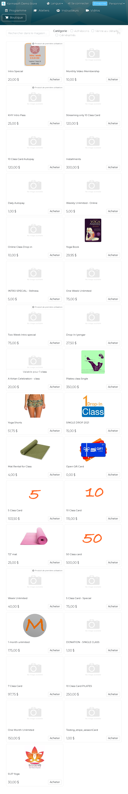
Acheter (55, 79)
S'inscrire (100, 3)
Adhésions (81, 31)
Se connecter (80, 3)
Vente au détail (106, 31)
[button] (55, 4)
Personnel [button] (116, 3)
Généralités (67, 35)
